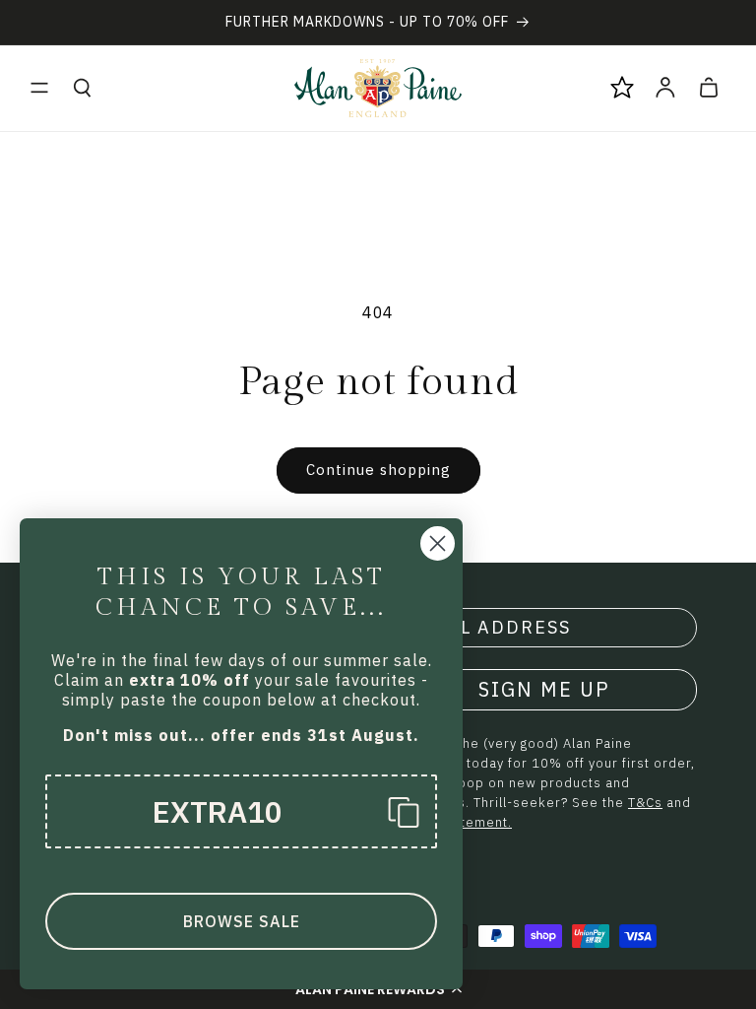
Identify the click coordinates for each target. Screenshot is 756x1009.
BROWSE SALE (241, 921)
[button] (39, 87)
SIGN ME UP (544, 689)
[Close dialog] (437, 543)
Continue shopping (378, 469)
